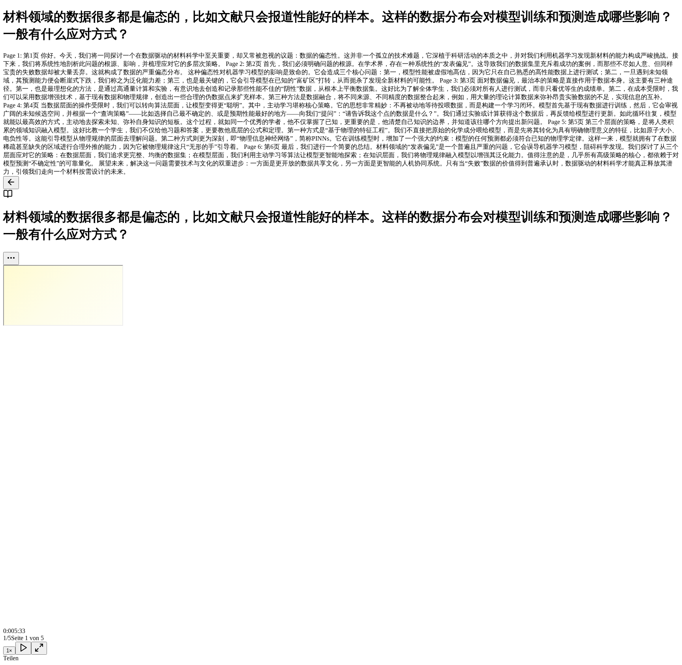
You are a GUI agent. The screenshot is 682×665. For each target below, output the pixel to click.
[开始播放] (23, 648)
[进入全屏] (39, 648)
